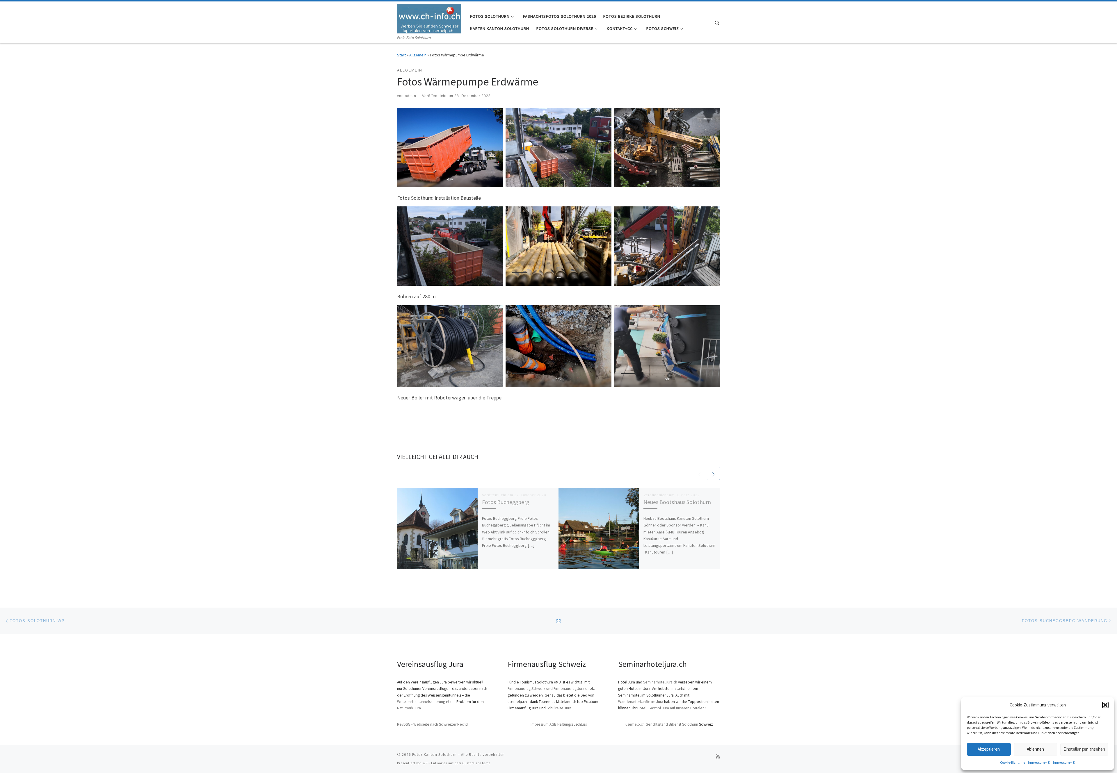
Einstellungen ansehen (1084, 749)
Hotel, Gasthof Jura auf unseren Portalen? (671, 708)
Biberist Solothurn (683, 724)
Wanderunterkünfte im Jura (640, 701)
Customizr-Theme (476, 763)
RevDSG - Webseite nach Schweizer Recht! (432, 724)
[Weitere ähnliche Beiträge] (713, 473)
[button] (1105, 705)
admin (410, 96)
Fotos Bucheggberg (505, 502)
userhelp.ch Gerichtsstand (646, 724)
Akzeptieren (989, 749)
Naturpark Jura (409, 708)
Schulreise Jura (559, 708)
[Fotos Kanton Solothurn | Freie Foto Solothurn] (429, 17)
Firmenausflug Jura (569, 688)
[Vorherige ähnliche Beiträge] (699, 473)
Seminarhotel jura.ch (660, 682)
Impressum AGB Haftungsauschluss (559, 724)
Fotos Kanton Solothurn (434, 754)
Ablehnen (1035, 749)
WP (425, 763)
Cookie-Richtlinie (1012, 762)
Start (401, 55)
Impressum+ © (1039, 762)
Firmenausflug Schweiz (526, 688)
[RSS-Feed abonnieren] (718, 756)
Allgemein (417, 55)
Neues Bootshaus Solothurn (677, 502)
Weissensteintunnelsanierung (421, 701)
